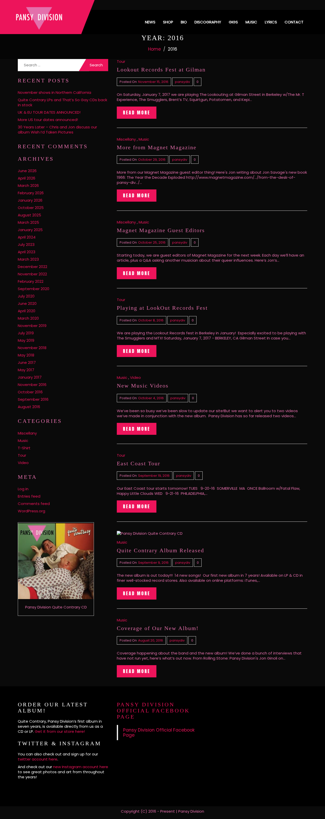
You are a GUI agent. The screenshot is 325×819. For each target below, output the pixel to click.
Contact (294, 22)
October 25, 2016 (152, 242)
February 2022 (30, 281)
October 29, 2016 (152, 159)
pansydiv (182, 81)
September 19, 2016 (154, 475)
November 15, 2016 (153, 81)
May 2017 (26, 370)
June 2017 (27, 362)
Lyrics (271, 22)
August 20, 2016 (150, 640)
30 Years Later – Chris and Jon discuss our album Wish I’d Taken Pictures (57, 129)
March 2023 (28, 259)
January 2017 (30, 377)
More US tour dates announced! (48, 119)
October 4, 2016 (151, 398)
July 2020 (26, 296)
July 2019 (26, 333)
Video (23, 462)
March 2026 (28, 185)
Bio (184, 22)
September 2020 (33, 288)
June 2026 (27, 170)
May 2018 (26, 355)
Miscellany (27, 433)
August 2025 (29, 215)
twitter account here (37, 759)
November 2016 (32, 384)
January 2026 (30, 200)
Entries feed (29, 496)
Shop (168, 22)
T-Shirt (24, 448)
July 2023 (26, 244)
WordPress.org (31, 511)
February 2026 (31, 193)
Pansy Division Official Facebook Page (153, 710)
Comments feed (34, 503)
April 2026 (26, 178)
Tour (22, 455)
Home (154, 49)
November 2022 (32, 274)
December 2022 (32, 266)
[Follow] (282, 5)
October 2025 (31, 207)
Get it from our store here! (60, 731)
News (150, 22)
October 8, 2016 (151, 320)
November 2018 (32, 347)
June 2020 (27, 303)
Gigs (233, 22)
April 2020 (26, 311)
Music (251, 22)
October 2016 (30, 392)
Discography (207, 22)
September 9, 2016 (153, 562)
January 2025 (30, 229)
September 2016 (33, 399)
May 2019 (26, 340)
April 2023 (26, 252)
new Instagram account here (80, 766)
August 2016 (29, 406)
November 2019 (32, 325)
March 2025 (28, 222)
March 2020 (28, 318)
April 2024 (27, 237)
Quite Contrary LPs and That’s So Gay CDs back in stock (62, 102)
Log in (23, 489)
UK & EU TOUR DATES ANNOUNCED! (49, 112)
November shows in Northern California (54, 92)
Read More (136, 112)
